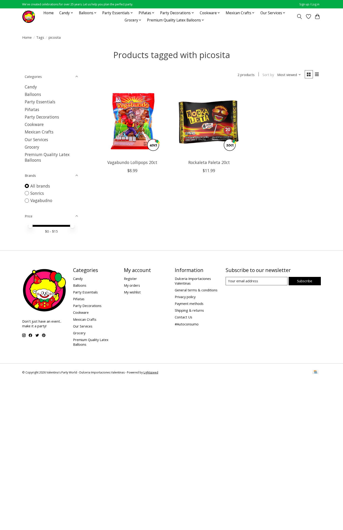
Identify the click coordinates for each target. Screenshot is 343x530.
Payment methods (189, 303)
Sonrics (37, 193)
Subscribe (304, 281)
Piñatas (32, 109)
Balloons (33, 94)
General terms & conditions (196, 290)
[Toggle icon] (299, 16)
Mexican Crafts (39, 132)
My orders (132, 285)
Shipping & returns (189, 310)
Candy (31, 87)
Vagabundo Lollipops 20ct (132, 162)
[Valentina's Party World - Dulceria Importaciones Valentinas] (28, 16)
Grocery (32, 147)
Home (48, 12)
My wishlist (132, 292)
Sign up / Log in (309, 4)
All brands (40, 186)
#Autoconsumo (187, 324)
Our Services (36, 139)
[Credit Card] (315, 372)
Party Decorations (42, 117)
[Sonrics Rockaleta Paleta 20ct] (209, 121)
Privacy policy (185, 296)
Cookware (34, 124)
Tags (40, 37)
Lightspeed (151, 372)
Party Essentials (40, 102)
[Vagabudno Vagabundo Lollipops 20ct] (132, 121)
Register (130, 278)
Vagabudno (41, 200)
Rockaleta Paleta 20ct (209, 162)
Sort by (268, 74)
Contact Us (183, 317)
